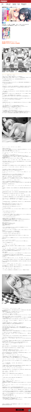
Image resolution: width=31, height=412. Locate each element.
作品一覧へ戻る (20, 409)
